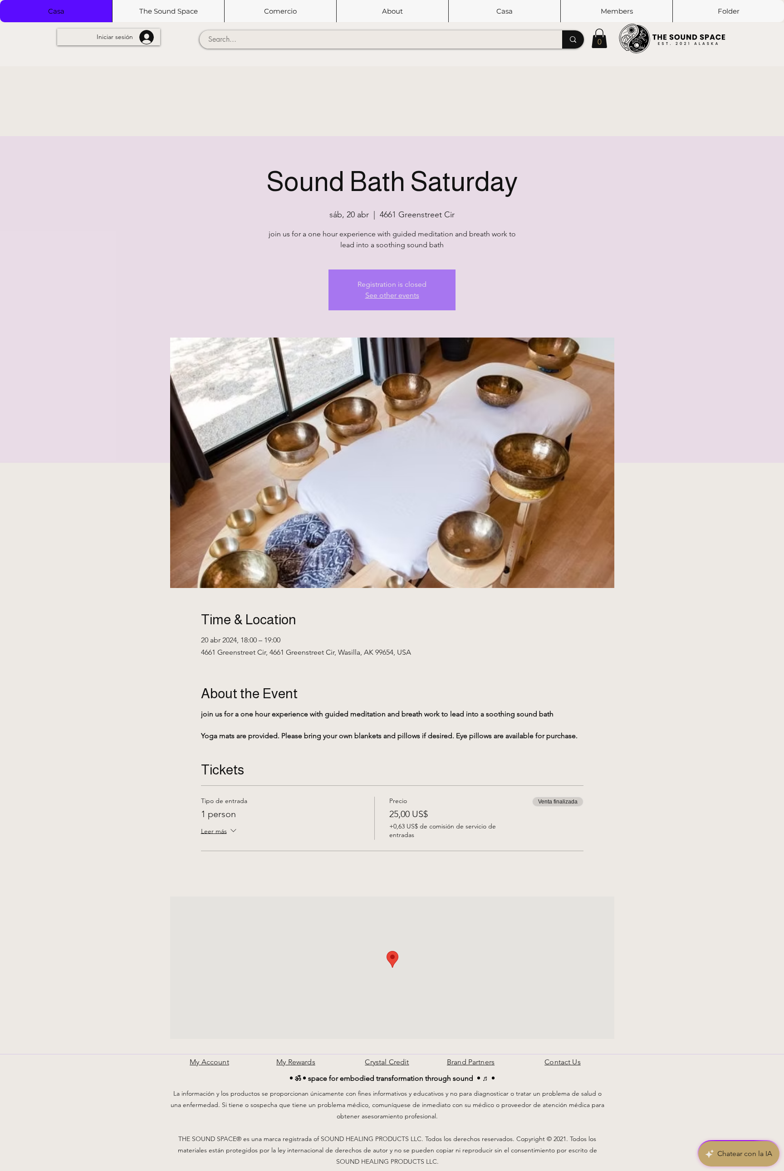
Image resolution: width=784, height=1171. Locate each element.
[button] (168, 11)
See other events (392, 295)
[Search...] (573, 39)
